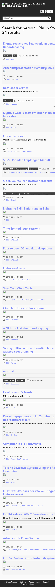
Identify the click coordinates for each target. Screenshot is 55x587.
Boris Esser (22, 550)
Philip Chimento (12, 320)
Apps (38, 582)
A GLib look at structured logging (25, 328)
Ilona (15, 280)
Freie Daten (9, 381)
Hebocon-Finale (14, 268)
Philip (16, 79)
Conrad (10, 300)
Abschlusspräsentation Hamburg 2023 (28, 68)
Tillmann (42, 173)
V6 (15, 56)
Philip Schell (11, 200)
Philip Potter (11, 363)
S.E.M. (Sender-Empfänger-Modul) (26, 160)
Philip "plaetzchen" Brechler (17, 459)
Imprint (46, 582)
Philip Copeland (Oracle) (15, 570)
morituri (8, 372)
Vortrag (7, 56)
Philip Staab (11, 128)
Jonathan (20, 173)
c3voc (31, 584)
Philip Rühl (10, 60)
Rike (8, 79)
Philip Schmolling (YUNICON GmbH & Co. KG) (24, 506)
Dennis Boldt (12, 152)
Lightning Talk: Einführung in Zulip (26, 209)
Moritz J (34, 300)
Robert (20, 280)
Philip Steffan (11, 408)
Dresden (33, 169)
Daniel (9, 280)
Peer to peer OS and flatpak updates (27, 249)
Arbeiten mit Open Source (21, 538)
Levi (26, 173)
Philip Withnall (12, 240)
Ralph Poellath (33, 550)
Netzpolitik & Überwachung (15, 169)
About (31, 582)
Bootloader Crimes (15, 88)
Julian (23, 300)
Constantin (11, 173)
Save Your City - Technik (19, 288)
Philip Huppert (12, 104)
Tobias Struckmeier (47, 550)
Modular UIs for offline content (24, 308)
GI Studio (20, 381)
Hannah (16, 300)
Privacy (24, 584)
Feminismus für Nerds (17, 392)
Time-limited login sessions (21, 229)
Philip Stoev (10, 483)
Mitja (28, 300)
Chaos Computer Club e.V (16, 582)
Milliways (8, 101)
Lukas (30, 173)
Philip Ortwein (26, 152)
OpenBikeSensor (14, 136)
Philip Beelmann (12, 384)
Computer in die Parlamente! (22, 444)
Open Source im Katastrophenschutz (27, 181)
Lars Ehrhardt (12, 550)
